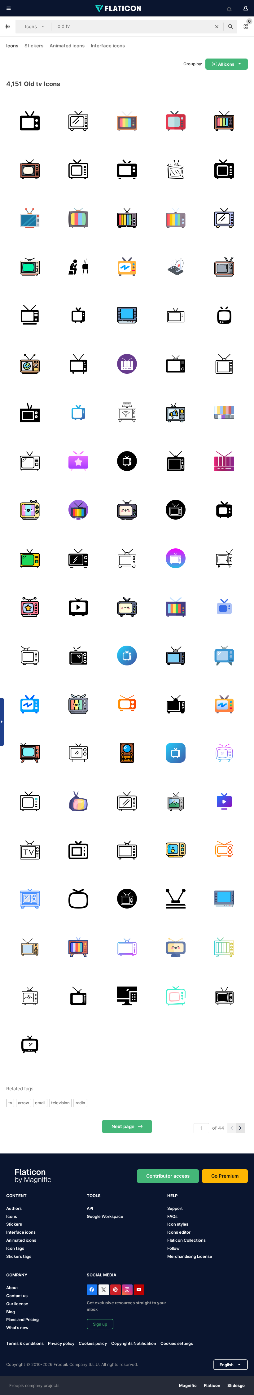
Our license (17, 1303)
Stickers (33, 46)
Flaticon (212, 1385)
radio (80, 1102)
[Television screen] (127, 412)
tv (10, 1102)
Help (172, 1195)
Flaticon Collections (186, 1240)
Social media (101, 1274)
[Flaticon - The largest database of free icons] (118, 8)
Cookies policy (93, 1343)
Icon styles (177, 1224)
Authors (14, 1208)
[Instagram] (127, 1289)
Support (175, 1208)
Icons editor (178, 1232)
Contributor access (168, 1176)
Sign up (100, 1324)
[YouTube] (139, 1289)
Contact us (17, 1295)
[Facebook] (92, 1289)
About (12, 1287)
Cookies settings (176, 1343)
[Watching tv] (127, 509)
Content (16, 1195)
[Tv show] (30, 607)
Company (16, 1274)
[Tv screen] (78, 801)
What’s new (17, 1327)
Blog (10, 1311)
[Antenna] (175, 266)
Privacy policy (61, 1343)
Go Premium (225, 1176)
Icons (12, 46)
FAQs (172, 1216)
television (60, 1102)
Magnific (188, 1385)
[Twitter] (104, 1289)
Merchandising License (189, 1256)
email (40, 1102)
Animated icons (67, 46)
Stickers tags (18, 1256)
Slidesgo (236, 1385)
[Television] (30, 121)
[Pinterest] (115, 1289)
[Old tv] (224, 364)
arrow (23, 1102)
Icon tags (15, 1248)
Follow (173, 1248)
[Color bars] (224, 412)
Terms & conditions (25, 1343)
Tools (94, 1195)
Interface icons (108, 46)
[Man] (78, 266)
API (90, 1208)
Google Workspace (105, 1216)
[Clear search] (217, 26)
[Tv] (78, 121)
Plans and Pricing (22, 1319)
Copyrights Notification (133, 1343)
